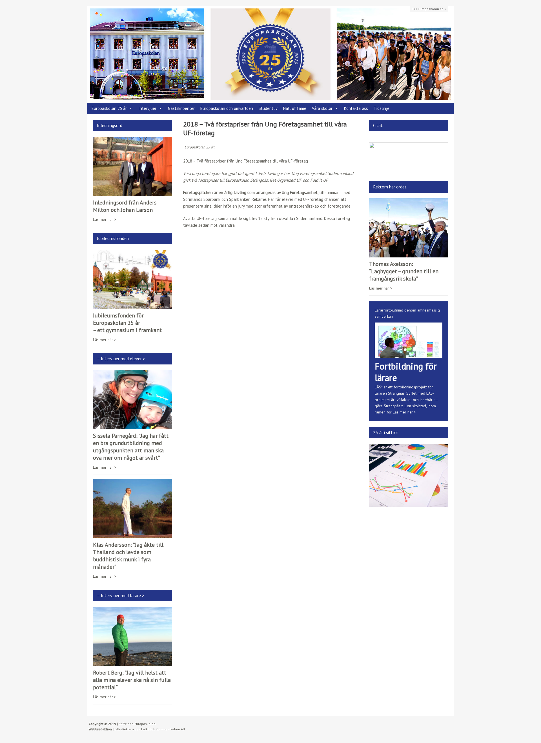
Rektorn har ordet (390, 187)
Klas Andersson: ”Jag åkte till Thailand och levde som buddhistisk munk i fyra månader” (128, 555)
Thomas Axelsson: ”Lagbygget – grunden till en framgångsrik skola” (403, 271)
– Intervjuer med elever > (121, 358)
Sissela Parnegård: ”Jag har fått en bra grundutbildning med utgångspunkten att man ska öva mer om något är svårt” (130, 446)
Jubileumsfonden (113, 238)
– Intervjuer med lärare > (120, 595)
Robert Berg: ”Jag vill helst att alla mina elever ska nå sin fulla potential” (132, 680)
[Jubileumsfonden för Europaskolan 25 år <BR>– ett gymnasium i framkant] (132, 305)
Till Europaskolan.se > (429, 9)
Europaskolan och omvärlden (226, 108)
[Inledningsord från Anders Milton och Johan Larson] (132, 192)
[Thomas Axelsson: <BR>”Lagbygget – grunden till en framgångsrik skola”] (408, 254)
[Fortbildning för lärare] (408, 354)
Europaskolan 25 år (109, 108)
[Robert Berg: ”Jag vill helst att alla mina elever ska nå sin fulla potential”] (132, 662)
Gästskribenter (181, 108)
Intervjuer (147, 108)
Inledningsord (109, 125)
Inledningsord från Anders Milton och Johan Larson (125, 206)
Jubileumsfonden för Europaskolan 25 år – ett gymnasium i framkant (127, 323)
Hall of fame (294, 108)
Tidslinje (381, 108)
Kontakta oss (356, 108)
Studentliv (268, 108)
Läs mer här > (104, 219)
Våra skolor (322, 108)
